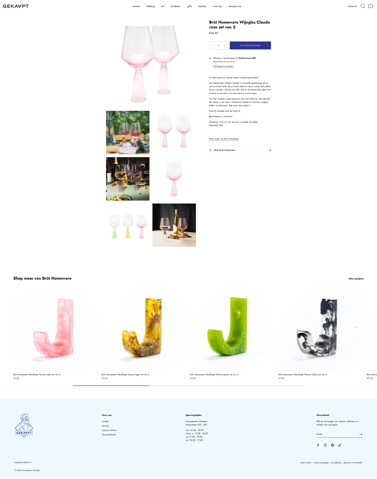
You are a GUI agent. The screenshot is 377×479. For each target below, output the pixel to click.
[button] (21, 327)
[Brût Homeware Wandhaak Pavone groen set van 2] (232, 328)
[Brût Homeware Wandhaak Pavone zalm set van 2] (56, 328)
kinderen (175, 6)
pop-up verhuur (109, 430)
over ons (217, 6)
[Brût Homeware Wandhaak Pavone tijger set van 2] (144, 328)
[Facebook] (318, 444)
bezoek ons (235, 6)
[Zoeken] (363, 6)
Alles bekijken (356, 278)
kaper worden (305, 462)
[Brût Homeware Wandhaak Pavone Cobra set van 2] (321, 328)
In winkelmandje (250, 45)
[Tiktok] (339, 444)
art (162, 6)
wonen (136, 6)
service (105, 425)
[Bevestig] (360, 434)
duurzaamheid (109, 434)
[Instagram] (325, 444)
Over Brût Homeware (224, 150)
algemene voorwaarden (352, 462)
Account (352, 6)
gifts (189, 6)
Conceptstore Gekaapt (30, 470)
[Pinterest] (332, 444)
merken (202, 6)
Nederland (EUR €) (22, 462)
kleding (151, 6)
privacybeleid (336, 462)
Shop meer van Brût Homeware (224, 139)
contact (105, 421)
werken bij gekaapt (321, 462)
